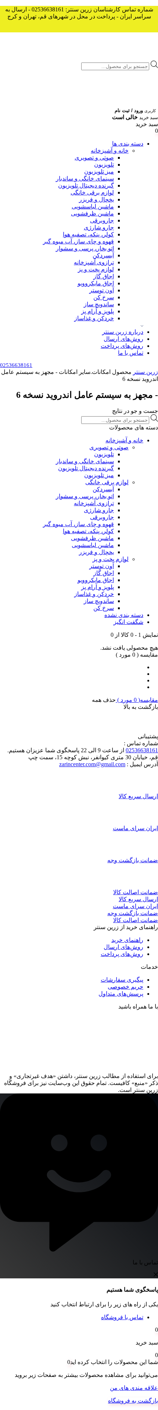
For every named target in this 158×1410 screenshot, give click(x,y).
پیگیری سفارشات (122, 980)
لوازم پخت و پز (96, 269)
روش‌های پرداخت (122, 346)
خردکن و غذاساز (94, 318)
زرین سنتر (145, 372)
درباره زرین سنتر (122, 332)
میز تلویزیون (99, 171)
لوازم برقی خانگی (92, 192)
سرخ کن (103, 297)
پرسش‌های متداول (120, 993)
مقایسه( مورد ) (137, 700)
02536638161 (142, 750)
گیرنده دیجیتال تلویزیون (86, 185)
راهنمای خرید (127, 940)
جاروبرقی (102, 220)
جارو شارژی (99, 227)
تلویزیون (104, 164)
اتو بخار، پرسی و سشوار (85, 248)
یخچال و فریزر (96, 199)
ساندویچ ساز (99, 304)
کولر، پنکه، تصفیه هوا (88, 234)
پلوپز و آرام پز (97, 311)
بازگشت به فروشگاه (133, 1400)
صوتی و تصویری (94, 157)
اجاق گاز (103, 276)
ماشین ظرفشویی (92, 213)
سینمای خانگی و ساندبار (85, 178)
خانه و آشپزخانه (110, 150)
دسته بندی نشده (123, 615)
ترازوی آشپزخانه (94, 262)
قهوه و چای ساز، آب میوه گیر (78, 241)
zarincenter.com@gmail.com (92, 764)
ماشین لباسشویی (93, 206)
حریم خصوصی (125, 987)
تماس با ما (130, 353)
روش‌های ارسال (123, 339)
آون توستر (101, 290)
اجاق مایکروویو (96, 283)
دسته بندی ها (127, 143)
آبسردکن (103, 255)
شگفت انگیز (128, 622)
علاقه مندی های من (134, 1388)
